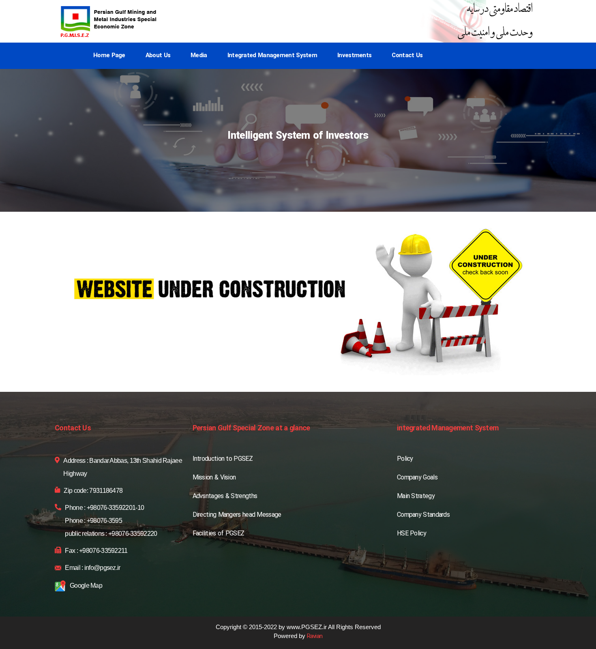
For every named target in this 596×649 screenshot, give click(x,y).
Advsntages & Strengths (225, 496)
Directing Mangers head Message (237, 515)
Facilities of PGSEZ (218, 534)
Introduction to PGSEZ (223, 459)
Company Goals (417, 478)
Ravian (315, 636)
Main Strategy (416, 496)
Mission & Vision (214, 478)
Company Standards (423, 515)
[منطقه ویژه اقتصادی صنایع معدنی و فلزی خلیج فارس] (110, 21)
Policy (405, 459)
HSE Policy (411, 534)
